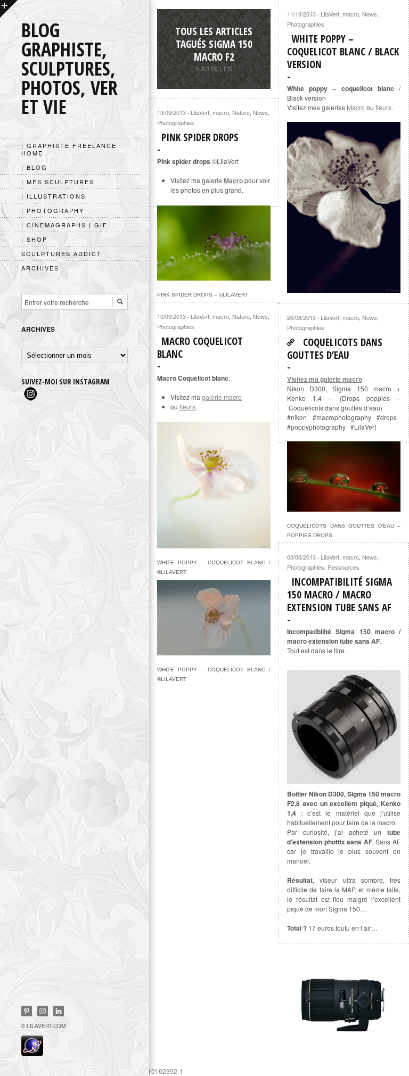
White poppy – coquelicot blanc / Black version (343, 51)
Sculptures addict (61, 253)
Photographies (305, 24)
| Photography (52, 210)
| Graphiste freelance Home (69, 149)
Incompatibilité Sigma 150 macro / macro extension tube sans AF (339, 594)
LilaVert (330, 14)
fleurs (383, 107)
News (369, 14)
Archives (40, 268)
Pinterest (26, 1011)
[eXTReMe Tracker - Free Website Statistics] (32, 1052)
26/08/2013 (301, 317)
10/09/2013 (171, 316)
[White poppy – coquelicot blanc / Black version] (343, 207)
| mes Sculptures (57, 181)
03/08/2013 (301, 557)
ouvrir (9, 9)
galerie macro (222, 396)
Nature (241, 112)
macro (350, 14)
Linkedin (58, 1011)
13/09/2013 (171, 112)
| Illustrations (53, 196)
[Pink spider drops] (214, 275)
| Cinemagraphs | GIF (64, 224)
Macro (356, 107)
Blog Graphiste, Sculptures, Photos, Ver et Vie (69, 68)
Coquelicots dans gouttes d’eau (334, 348)
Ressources (343, 567)
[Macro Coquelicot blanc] (214, 543)
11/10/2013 (301, 14)
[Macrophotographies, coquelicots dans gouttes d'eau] (343, 507)
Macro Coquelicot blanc (200, 347)
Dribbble (42, 1011)
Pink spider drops (200, 137)
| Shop (34, 239)
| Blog (34, 167)
